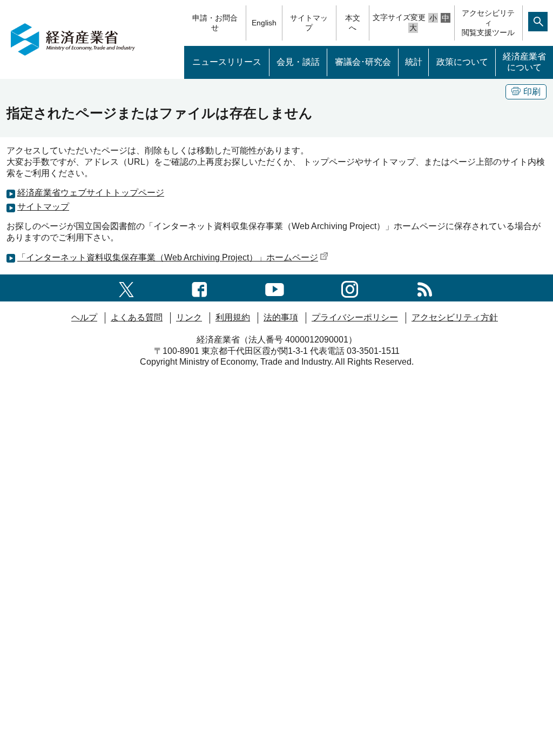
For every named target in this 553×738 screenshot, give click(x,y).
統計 (413, 61)
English (264, 22)
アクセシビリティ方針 (455, 317)
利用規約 (232, 317)
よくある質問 (137, 317)
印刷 (532, 91)
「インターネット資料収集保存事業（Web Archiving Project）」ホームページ (167, 257)
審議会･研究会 (363, 61)
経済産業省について (524, 62)
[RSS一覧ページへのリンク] (424, 287)
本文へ (352, 23)
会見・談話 (298, 61)
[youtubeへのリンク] (274, 287)
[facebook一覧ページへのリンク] (199, 287)
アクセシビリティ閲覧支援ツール (488, 23)
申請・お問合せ (215, 23)
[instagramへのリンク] (349, 287)
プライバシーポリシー (355, 317)
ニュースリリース (226, 61)
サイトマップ (309, 23)
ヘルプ (84, 317)
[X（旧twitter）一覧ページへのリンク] (126, 287)
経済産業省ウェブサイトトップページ (90, 192)
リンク (189, 317)
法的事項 (281, 317)
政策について (462, 61)
